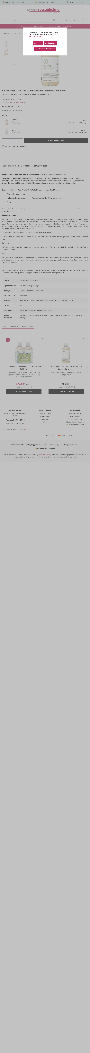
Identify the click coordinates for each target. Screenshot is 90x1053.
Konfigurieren (50, 43)
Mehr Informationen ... (36, 36)
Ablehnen (37, 43)
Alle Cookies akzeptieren (45, 49)
